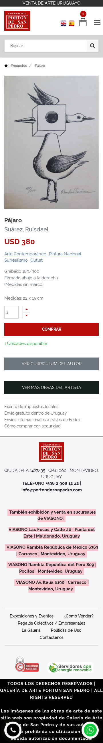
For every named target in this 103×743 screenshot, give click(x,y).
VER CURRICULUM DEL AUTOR (52, 364)
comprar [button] (51, 329)
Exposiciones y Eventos (32, 616)
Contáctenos (52, 637)
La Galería (31, 630)
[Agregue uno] (26, 309)
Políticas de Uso (66, 630)
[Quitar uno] (26, 315)
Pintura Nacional (65, 254)
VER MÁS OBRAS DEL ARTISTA (51, 387)
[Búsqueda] (92, 46)
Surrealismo (16, 260)
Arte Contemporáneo (25, 254)
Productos (19, 66)
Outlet (36, 260)
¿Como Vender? (79, 616)
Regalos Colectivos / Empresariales (51, 623)
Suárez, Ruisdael (26, 229)
